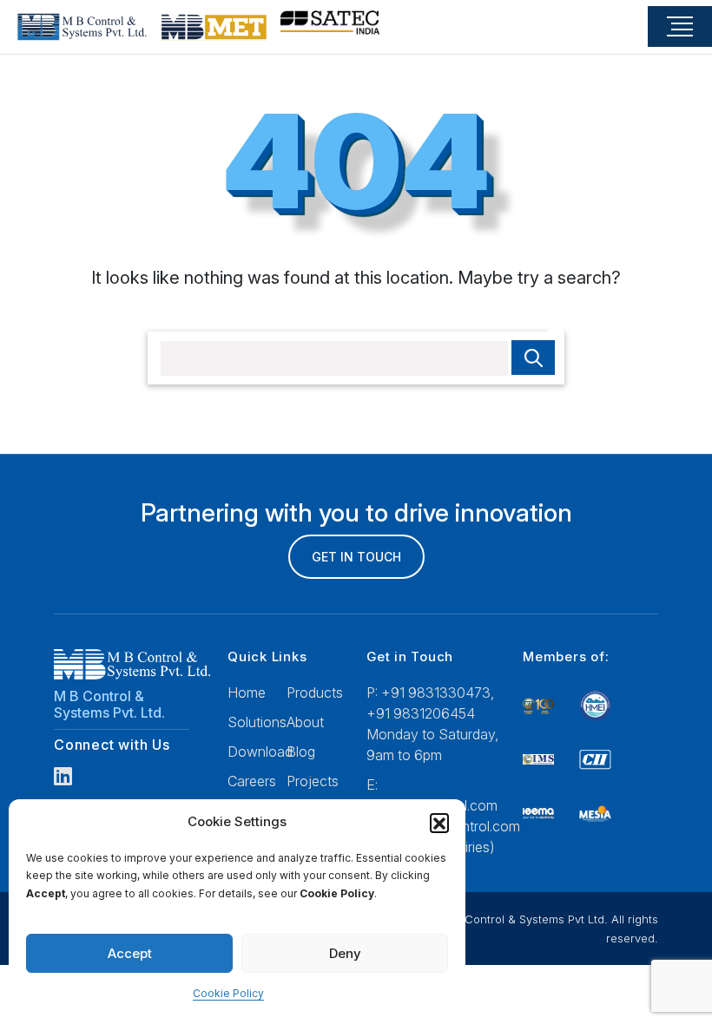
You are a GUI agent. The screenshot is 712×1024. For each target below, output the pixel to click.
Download (260, 751)
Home (246, 692)
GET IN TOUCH (356, 556)
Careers (251, 781)
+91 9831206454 (420, 713)
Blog (301, 751)
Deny (345, 953)
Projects (313, 781)
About (305, 722)
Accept (130, 953)
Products (315, 692)
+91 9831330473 (436, 692)
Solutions (257, 722)
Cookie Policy (228, 993)
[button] (439, 822)
